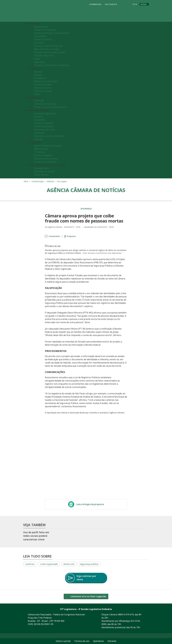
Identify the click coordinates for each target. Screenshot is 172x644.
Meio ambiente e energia (46, 49)
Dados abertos (41, 174)
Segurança (39, 61)
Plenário (38, 116)
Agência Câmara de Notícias (48, 145)
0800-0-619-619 (126, 614)
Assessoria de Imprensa (46, 158)
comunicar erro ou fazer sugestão (88, 596)
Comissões (39, 119)
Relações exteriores (44, 55)
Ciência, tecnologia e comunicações (51, 33)
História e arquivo (43, 90)
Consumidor (40, 36)
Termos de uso (81, 641)
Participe (38, 139)
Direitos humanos (43, 39)
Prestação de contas (44, 171)
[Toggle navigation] (146, 100)
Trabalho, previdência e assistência (51, 65)
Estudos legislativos (44, 126)
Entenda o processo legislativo (49, 136)
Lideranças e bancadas (45, 103)
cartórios (30, 564)
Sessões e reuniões (43, 123)
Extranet (112, 641)
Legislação (39, 132)
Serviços (38, 74)
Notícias (50, 181)
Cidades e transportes (45, 29)
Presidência (39, 78)
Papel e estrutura (42, 87)
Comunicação (38, 181)
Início (26, 181)
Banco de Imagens (43, 155)
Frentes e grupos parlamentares (50, 107)
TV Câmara (39, 152)
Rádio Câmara (41, 148)
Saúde (37, 58)
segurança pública (89, 564)
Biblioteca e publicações (46, 81)
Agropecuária (41, 26)
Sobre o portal (63, 641)
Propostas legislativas (45, 113)
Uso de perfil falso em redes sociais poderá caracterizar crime (36, 536)
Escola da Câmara (42, 84)
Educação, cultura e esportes (48, 45)
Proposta (71, 236)
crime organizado (49, 564)
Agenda (38, 71)
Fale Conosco (111, 4)
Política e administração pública (49, 52)
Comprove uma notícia (45, 161)
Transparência (41, 168)
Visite (36, 94)
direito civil (68, 564)
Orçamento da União (44, 129)
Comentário (54, 236)
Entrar (143, 4)
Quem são (39, 100)
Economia (39, 42)
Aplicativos (98, 641)
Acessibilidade (95, 4)
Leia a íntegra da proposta (90, 504)
